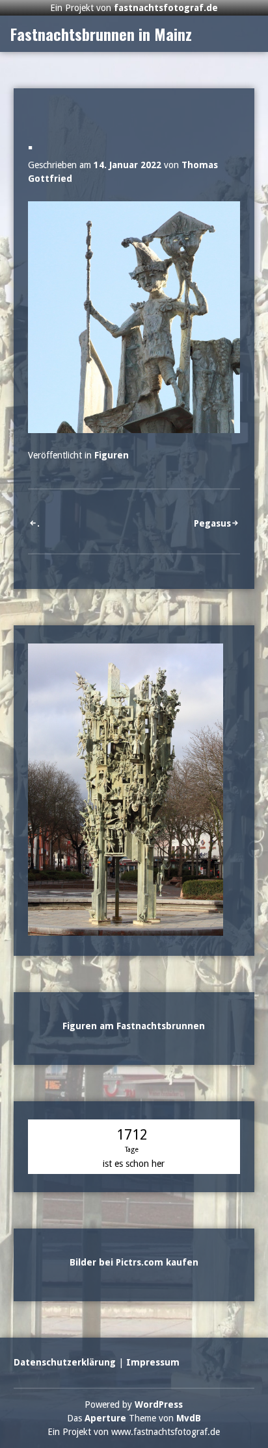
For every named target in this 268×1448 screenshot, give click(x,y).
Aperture (105, 1402)
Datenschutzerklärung (65, 1347)
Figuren (111, 439)
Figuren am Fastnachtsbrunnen (133, 1010)
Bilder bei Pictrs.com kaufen (134, 1247)
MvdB (188, 1402)
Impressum (153, 1347)
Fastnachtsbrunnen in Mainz (101, 18)
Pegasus (212, 508)
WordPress (159, 1389)
